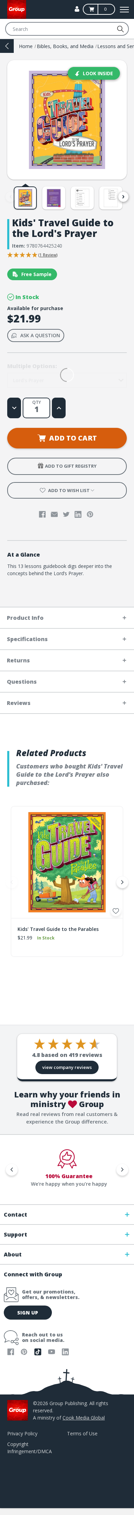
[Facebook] (42, 514)
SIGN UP (27, 1312)
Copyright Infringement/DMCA (29, 1448)
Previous (10, 197)
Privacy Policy (22, 1433)
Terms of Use (82, 1433)
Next (123, 197)
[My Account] (76, 8)
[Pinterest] (90, 514)
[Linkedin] (78, 514)
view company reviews (67, 1067)
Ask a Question (40, 335)
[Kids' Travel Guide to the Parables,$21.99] (67, 862)
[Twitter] (66, 514)
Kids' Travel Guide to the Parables (58, 929)
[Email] (54, 514)
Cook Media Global (84, 1417)
